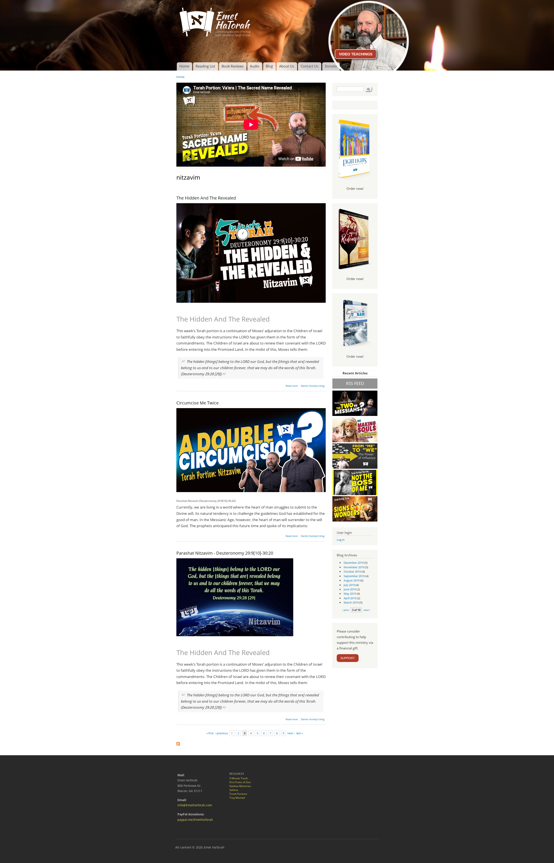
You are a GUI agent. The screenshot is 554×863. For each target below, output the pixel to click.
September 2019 (354, 576)
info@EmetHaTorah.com (194, 805)
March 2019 (351, 602)
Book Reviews (233, 66)
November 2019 (354, 567)
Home (184, 66)
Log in (341, 540)
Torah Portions (238, 794)
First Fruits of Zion (240, 782)
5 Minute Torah (238, 778)
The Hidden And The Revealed (206, 198)
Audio (254, 66)
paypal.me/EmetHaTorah (195, 820)
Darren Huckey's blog (312, 385)
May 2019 (350, 594)
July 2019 (349, 585)
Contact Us (310, 66)
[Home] (277, 20)
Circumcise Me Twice (197, 403)
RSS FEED (355, 383)
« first (210, 733)
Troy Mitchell (237, 798)
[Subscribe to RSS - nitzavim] (178, 743)
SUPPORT (347, 658)
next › (291, 733)
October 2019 (352, 571)
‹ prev (345, 610)
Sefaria (233, 790)
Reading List (205, 66)
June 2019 (350, 589)
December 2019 (354, 563)
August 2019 (351, 580)
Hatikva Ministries (240, 786)
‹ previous (221, 733)
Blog (269, 66)
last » (299, 733)
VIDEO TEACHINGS (355, 54)
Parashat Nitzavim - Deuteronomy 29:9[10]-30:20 (224, 553)
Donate (331, 66)
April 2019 (350, 598)
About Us (286, 66)
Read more (292, 385)
